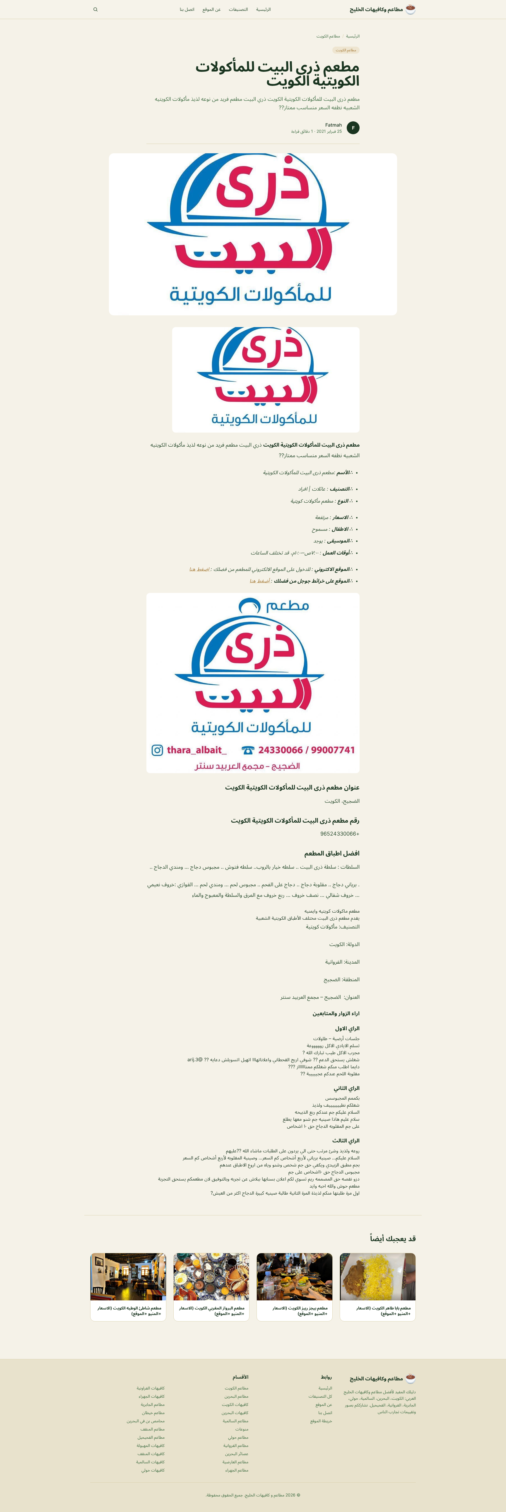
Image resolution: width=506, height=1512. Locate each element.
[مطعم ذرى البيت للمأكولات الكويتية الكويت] (253, 380)
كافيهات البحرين (235, 1412)
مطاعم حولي (238, 1437)
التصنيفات (238, 9)
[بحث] (95, 9)
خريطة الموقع (321, 1420)
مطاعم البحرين (236, 1396)
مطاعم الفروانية (235, 1445)
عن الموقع (212, 9)
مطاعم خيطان (153, 1412)
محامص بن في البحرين (146, 1420)
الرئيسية (263, 9)
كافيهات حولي (153, 1469)
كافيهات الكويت (235, 1404)
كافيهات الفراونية (151, 1387)
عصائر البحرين (236, 1453)
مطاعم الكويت (328, 35)
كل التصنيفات (320, 1396)
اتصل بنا (187, 9)
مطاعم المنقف (153, 1428)
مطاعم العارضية (235, 1461)
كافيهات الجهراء (152, 1396)
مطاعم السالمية (235, 1420)
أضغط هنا (260, 581)
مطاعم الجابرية (153, 1404)
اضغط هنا (200, 569)
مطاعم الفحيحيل (151, 1437)
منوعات (241, 1428)
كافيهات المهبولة (151, 1445)
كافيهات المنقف (151, 1453)
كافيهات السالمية (150, 1461)
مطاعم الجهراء (236, 1469)
